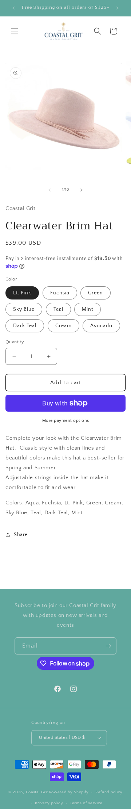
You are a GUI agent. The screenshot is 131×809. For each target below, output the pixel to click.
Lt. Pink (22, 293)
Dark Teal (24, 326)
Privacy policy (49, 803)
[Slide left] (49, 190)
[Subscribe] (108, 646)
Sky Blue (24, 309)
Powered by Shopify (69, 792)
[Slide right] (82, 190)
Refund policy (109, 792)
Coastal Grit (37, 792)
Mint (87, 309)
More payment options (65, 420)
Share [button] (21, 535)
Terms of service (86, 803)
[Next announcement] (118, 8)
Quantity (14, 341)
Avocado (101, 326)
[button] (15, 31)
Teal (58, 309)
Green (95, 293)
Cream (63, 326)
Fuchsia (60, 293)
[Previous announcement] (13, 8)
